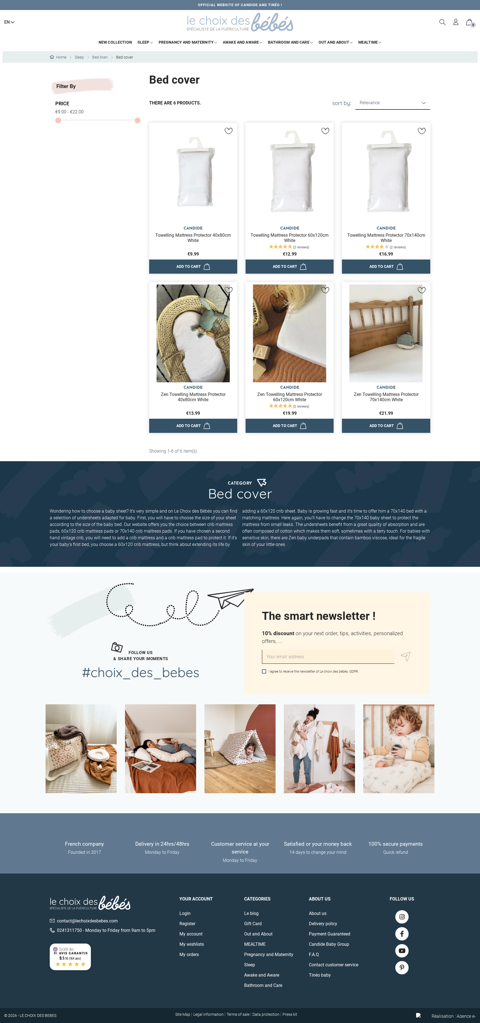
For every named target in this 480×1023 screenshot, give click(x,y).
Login (185, 913)
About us (317, 913)
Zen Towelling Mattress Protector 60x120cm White (289, 397)
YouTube (402, 950)
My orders (189, 954)
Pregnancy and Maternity (268, 954)
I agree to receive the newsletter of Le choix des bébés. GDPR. (313, 671)
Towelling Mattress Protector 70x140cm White (386, 238)
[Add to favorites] (228, 131)
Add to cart (188, 266)
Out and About (258, 934)
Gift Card (253, 923)
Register (187, 923)
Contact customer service (333, 964)
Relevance (370, 102)
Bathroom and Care (263, 985)
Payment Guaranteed (329, 934)
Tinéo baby (320, 975)
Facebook (402, 933)
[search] (442, 22)
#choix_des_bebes (140, 672)
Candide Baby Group (329, 944)
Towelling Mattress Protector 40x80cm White (193, 238)
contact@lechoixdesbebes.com (87, 921)
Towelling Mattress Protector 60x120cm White (290, 238)
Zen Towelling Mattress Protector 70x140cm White (386, 397)
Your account (196, 899)
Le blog (251, 913)
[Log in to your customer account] (456, 22)
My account (190, 934)
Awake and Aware (261, 975)
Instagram (402, 917)
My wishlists (191, 944)
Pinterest (402, 967)
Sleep (249, 964)
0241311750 (69, 930)
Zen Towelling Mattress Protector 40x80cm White (193, 397)
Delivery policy (323, 923)
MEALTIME (255, 944)
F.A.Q (314, 954)
